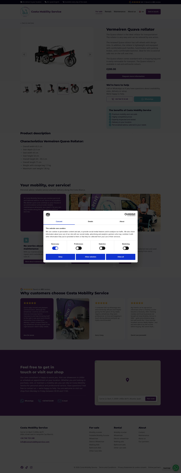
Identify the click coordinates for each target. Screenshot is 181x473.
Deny (60, 257)
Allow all (121, 257)
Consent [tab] (59, 221)
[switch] (79, 248)
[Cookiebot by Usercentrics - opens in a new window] (126, 214)
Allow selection (90, 257)
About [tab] (122, 221)
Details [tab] (90, 221)
